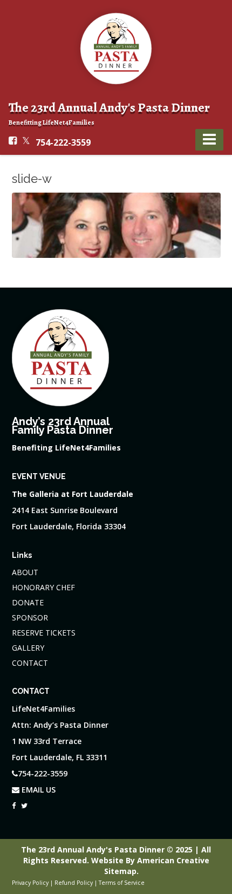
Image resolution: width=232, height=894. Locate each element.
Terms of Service (122, 882)
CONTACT (30, 663)
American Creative (173, 860)
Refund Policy (73, 882)
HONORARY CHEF (43, 587)
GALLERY (28, 648)
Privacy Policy (30, 882)
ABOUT (25, 572)
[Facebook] (14, 803)
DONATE (28, 602)
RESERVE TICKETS (44, 632)
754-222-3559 (63, 142)
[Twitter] (24, 803)
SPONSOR (30, 617)
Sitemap (120, 871)
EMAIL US (37, 789)
